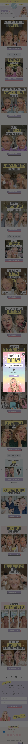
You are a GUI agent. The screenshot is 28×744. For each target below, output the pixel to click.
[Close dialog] (23, 354)
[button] (14, 375)
